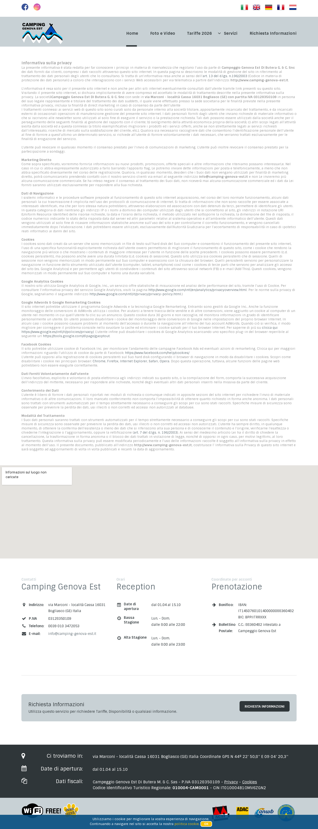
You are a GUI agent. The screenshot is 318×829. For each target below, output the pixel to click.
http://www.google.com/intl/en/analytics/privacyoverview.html (197, 290)
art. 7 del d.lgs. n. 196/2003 (155, 432)
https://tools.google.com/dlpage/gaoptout (76, 336)
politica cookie (186, 824)
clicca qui (270, 327)
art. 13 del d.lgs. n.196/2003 (225, 76)
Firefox (112, 361)
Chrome (99, 361)
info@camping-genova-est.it (72, 633)
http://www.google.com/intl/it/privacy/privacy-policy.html (135, 294)
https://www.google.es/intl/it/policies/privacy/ (57, 332)
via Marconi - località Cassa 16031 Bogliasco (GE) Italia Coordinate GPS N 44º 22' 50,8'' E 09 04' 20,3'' (190, 756)
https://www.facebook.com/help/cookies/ (157, 353)
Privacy (231, 781)
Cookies (249, 781)
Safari (153, 361)
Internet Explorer (133, 361)
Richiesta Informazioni (264, 706)
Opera (164, 361)
